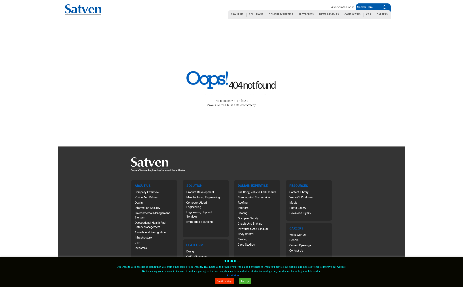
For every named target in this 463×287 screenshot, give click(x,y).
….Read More (231, 275)
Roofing (243, 202)
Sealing (242, 239)
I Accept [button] (245, 281)
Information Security (147, 208)
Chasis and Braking (250, 223)
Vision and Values (146, 197)
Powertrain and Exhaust (253, 229)
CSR (137, 243)
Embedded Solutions (199, 222)
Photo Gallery (297, 208)
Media (293, 202)
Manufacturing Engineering (203, 197)
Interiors (243, 208)
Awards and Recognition (150, 232)
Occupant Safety (248, 218)
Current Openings (300, 245)
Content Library (299, 192)
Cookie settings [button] (224, 281)
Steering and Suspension (254, 197)
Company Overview (147, 192)
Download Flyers (300, 213)
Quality (139, 202)
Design (190, 251)
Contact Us (296, 250)
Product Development (200, 192)
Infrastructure (143, 237)
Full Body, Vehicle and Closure (257, 192)
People (294, 240)
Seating (242, 213)
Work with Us (297, 235)
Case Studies (246, 244)
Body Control (246, 234)
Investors (141, 248)
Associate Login (342, 7)
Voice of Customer (301, 197)
